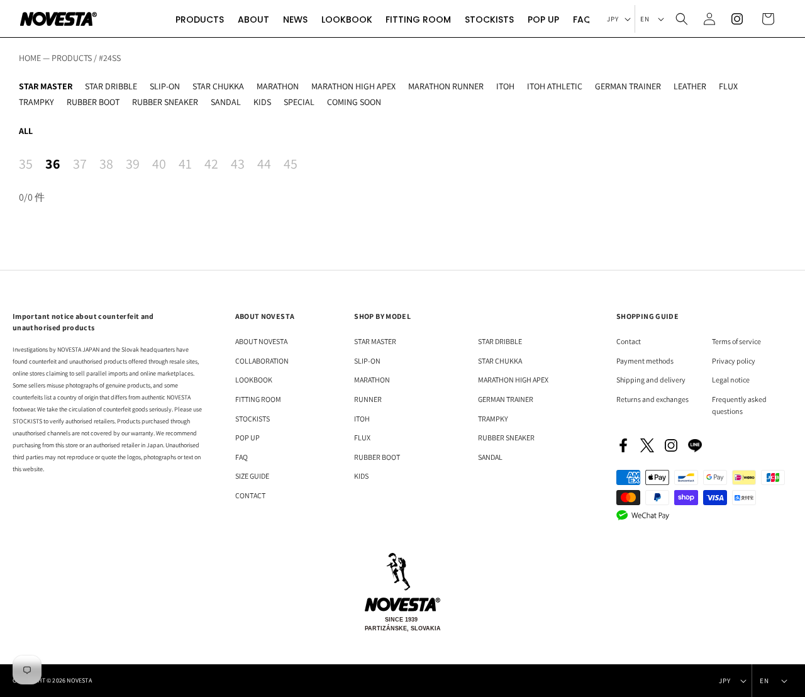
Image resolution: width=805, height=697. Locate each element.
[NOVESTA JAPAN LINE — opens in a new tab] (695, 445)
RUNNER (368, 399)
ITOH (505, 86)
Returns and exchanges (652, 399)
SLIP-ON (165, 86)
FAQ (241, 457)
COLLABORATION (262, 360)
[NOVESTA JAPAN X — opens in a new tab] (647, 445)
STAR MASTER (45, 86)
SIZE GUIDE (252, 476)
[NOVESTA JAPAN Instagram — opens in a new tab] (671, 445)
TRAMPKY (36, 102)
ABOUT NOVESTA (261, 341)
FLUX (728, 86)
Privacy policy (733, 360)
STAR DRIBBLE (111, 86)
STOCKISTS (252, 418)
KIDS (262, 102)
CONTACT (250, 495)
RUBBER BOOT (93, 102)
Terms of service (736, 341)
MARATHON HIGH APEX (353, 86)
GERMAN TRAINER (628, 86)
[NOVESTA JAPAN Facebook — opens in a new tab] (623, 445)
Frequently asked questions (739, 405)
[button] (199, 19)
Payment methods (645, 360)
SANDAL (226, 102)
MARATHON (278, 86)
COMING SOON (354, 102)
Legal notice (731, 379)
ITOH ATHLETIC (554, 86)
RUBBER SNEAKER (165, 102)
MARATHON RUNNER (446, 86)
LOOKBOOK (253, 379)
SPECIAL (299, 102)
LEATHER (690, 86)
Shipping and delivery (651, 379)
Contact (628, 341)
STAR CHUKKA (218, 86)
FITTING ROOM (258, 399)
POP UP (247, 437)
